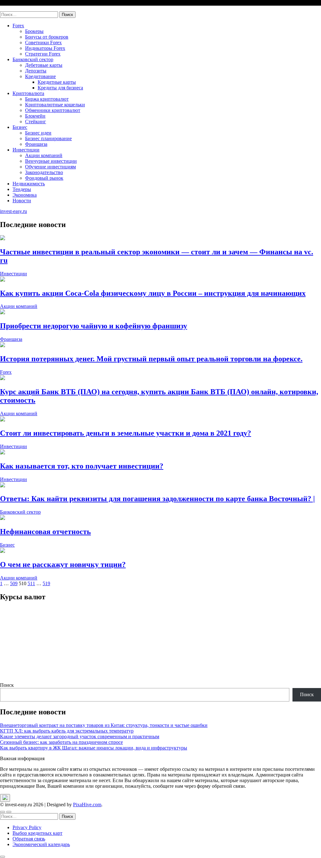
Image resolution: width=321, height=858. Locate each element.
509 (14, 583)
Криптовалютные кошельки (55, 104)
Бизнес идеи (38, 132)
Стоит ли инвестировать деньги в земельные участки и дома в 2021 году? (125, 433)
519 (46, 583)
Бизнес (20, 127)
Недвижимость (29, 183)
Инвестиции (26, 149)
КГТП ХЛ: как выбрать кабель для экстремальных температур (67, 731)
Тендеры (22, 189)
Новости (22, 200)
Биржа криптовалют (47, 99)
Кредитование (40, 76)
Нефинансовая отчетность (45, 531)
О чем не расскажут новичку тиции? (63, 564)
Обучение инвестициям (50, 166)
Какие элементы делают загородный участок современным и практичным (79, 736)
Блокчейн (35, 116)
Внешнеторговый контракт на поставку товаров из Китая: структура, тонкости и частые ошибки (104, 725)
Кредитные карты (57, 82)
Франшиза (36, 144)
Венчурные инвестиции (51, 161)
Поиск (7, 685)
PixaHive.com (87, 804)
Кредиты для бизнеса (60, 87)
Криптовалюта (28, 93)
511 (31, 583)
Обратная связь (29, 838)
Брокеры (34, 31)
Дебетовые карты (43, 65)
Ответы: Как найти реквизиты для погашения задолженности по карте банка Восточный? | (157, 499)
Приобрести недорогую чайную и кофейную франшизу (93, 326)
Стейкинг (35, 121)
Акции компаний (43, 155)
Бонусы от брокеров (46, 37)
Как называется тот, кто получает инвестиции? (81, 466)
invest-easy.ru (13, 8)
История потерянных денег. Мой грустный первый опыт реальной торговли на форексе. (151, 359)
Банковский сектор (33, 59)
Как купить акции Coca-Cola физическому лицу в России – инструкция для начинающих (153, 293)
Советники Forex (43, 42)
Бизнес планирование (48, 138)
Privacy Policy (27, 827)
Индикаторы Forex (45, 48)
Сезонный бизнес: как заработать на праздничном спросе (61, 742)
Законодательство (44, 172)
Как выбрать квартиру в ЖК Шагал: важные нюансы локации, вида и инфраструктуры (93, 747)
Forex (18, 25)
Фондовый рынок (44, 178)
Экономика (25, 195)
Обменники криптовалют (52, 110)
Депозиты (35, 70)
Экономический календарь (41, 844)
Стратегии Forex (43, 53)
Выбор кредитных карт (37, 833)
